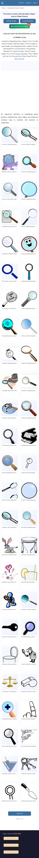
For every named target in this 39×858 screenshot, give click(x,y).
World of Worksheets (11, 852)
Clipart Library (7, 834)
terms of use (19, 59)
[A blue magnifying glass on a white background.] (10, 271)
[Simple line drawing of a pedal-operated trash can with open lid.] (10, 660)
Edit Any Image (11, 21)
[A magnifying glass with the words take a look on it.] (10, 299)
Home (4, 8)
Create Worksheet (27, 21)
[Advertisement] (19, 91)
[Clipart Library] (2, 3)
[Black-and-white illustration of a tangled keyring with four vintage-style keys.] (29, 764)
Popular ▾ (28, 3)
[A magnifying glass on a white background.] (10, 438)
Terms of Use (11, 838)
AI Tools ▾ (21, 3)
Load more (19, 813)
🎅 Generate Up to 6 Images (20, 25)
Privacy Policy (11, 845)
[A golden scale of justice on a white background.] (10, 682)
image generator (21, 54)
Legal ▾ (35, 3)
